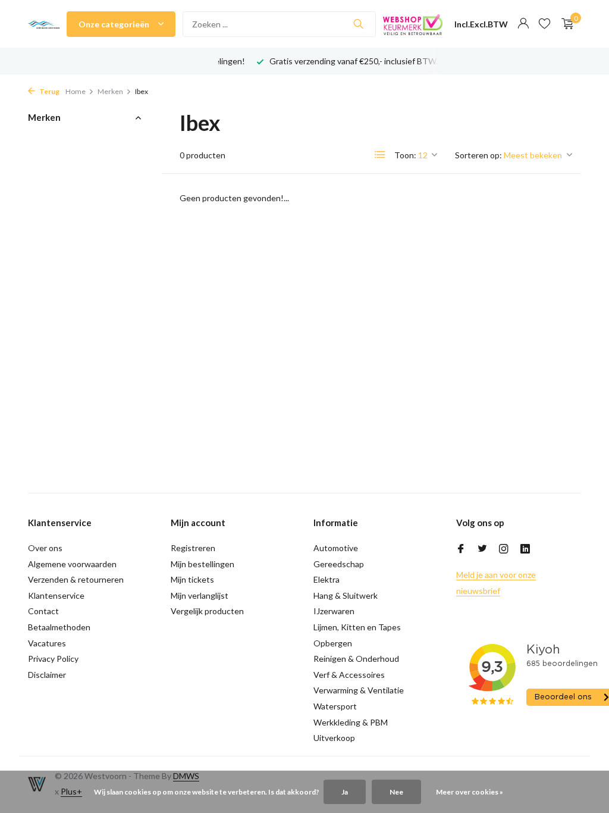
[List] (380, 154)
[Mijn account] (523, 23)
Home (75, 91)
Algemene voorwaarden (72, 564)
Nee (396, 791)
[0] (564, 24)
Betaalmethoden (59, 627)
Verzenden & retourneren (76, 579)
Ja (344, 791)
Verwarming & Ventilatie (358, 690)
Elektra (326, 579)
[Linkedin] (525, 549)
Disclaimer (47, 675)
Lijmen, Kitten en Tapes (357, 627)
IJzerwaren (333, 611)
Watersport (335, 706)
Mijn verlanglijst (199, 595)
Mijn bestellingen (202, 564)
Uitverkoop (334, 738)
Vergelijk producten (207, 611)
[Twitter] (482, 549)
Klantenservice (56, 595)
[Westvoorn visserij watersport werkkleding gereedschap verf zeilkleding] (43, 24)
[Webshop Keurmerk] (412, 24)
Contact (43, 611)
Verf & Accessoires (349, 675)
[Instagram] (503, 549)
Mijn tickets (192, 579)
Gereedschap (338, 564)
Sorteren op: (478, 155)
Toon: (405, 155)
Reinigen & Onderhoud (356, 658)
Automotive (335, 548)
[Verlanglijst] (544, 24)
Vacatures (47, 643)
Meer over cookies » (469, 791)
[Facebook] (461, 549)
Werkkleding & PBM (350, 722)
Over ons (45, 548)
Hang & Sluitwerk (345, 595)
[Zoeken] (358, 24)
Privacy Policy (53, 658)
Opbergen (332, 643)
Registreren (193, 548)
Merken (110, 91)
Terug (48, 91)
